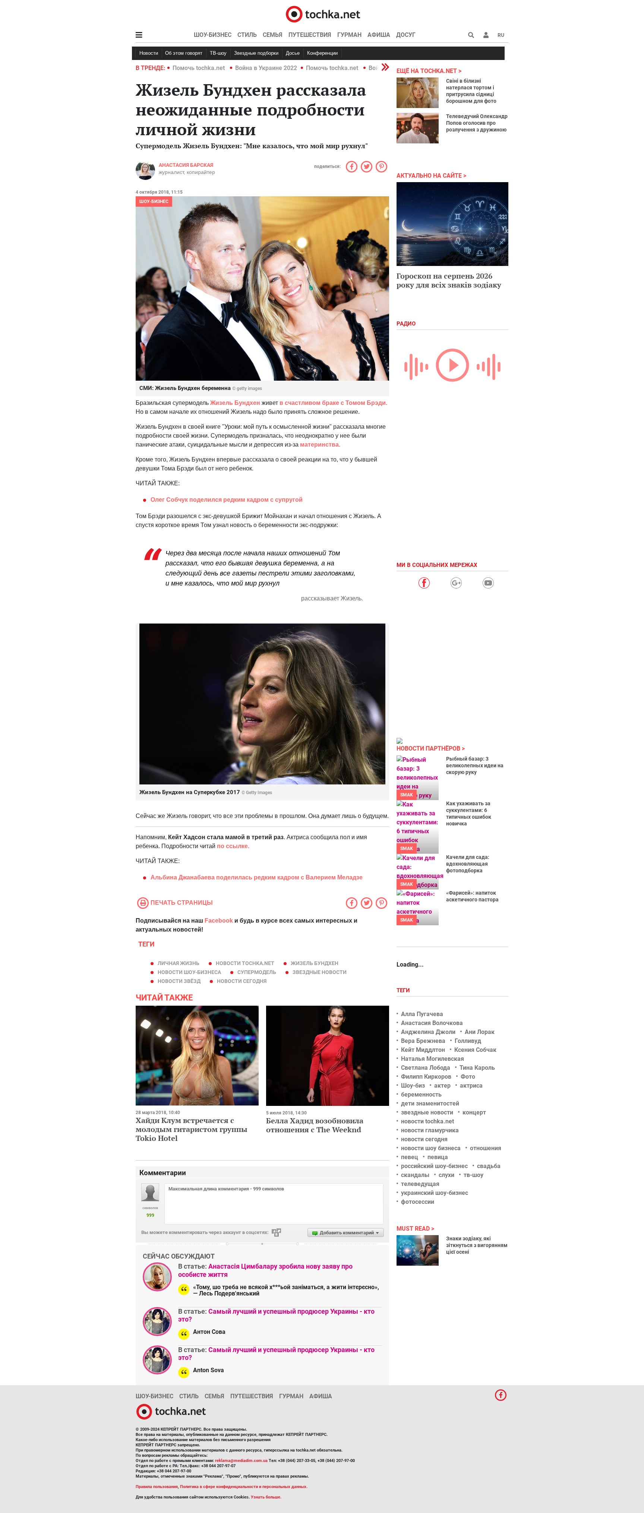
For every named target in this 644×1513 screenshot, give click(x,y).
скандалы (415, 1175)
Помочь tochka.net (199, 68)
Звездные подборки (256, 53)
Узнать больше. (266, 1497)
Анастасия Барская (186, 165)
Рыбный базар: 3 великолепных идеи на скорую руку (474, 765)
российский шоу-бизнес (434, 1166)
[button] (486, 35)
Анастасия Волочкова (432, 1023)
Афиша (378, 34)
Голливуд (468, 1040)
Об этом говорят (183, 53)
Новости (148, 53)
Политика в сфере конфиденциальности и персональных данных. (243, 1486)
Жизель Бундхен (234, 403)
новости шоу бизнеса (431, 1148)
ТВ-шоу (218, 53)
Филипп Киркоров (426, 1076)
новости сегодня (241, 981)
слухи (446, 1175)
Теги (404, 990)
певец (409, 1157)
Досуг (406, 34)
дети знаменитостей (430, 1103)
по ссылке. (233, 846)
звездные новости (320, 972)
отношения (485, 1148)
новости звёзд (179, 981)
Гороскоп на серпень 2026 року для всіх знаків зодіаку (449, 280)
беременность (421, 1094)
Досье (293, 53)
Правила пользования (157, 1486)
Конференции (322, 53)
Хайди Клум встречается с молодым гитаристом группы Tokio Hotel (191, 1129)
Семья (272, 34)
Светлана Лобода (425, 1067)
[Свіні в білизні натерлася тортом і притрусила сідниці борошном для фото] (418, 92)
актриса (471, 1085)
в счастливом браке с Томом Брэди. (333, 403)
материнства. (319, 444)
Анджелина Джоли (428, 1031)
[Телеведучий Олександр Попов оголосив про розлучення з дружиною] (418, 128)
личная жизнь (178, 963)
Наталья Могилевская (432, 1058)
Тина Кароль (477, 1067)
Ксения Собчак (475, 1049)
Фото (468, 1076)
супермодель (256, 972)
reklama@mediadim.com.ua (241, 1460)
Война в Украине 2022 (266, 68)
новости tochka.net (245, 963)
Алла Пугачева (422, 1014)
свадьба (489, 1166)
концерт (474, 1112)
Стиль (247, 34)
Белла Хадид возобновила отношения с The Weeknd (314, 1125)
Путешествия (309, 34)
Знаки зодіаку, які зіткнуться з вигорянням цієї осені (477, 1245)
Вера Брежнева (423, 1040)
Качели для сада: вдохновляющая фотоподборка (467, 863)
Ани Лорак (480, 1031)
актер (442, 1085)
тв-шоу (473, 1175)
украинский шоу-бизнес (434, 1192)
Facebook (219, 920)
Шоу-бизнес (212, 34)
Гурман (349, 34)
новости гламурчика (430, 1130)
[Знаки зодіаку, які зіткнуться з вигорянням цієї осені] (418, 1250)
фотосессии (417, 1201)
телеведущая (420, 1183)
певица (437, 1157)
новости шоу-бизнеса (189, 972)
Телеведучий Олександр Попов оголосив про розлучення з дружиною (477, 123)
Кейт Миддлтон (423, 1049)
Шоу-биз (413, 1085)
